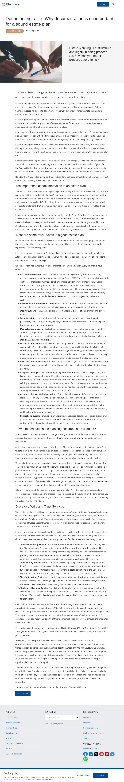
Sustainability (11, 733)
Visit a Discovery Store (53, 723)
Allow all (100, 775)
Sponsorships (11, 728)
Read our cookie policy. (45, 779)
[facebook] (85, 754)
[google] (101, 754)
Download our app (91, 748)
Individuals (87, 717)
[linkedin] (91, 754)
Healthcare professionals (93, 733)
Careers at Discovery (14, 743)
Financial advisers (90, 728)
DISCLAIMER (23, 693)
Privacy (9, 748)
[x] (96, 754)
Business (87, 723)
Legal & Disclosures (14, 754)
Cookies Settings (83, 775)
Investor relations (13, 723)
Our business (11, 717)
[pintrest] (107, 754)
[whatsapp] (85, 758)
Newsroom (10, 738)
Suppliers (87, 738)
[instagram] (112, 754)
